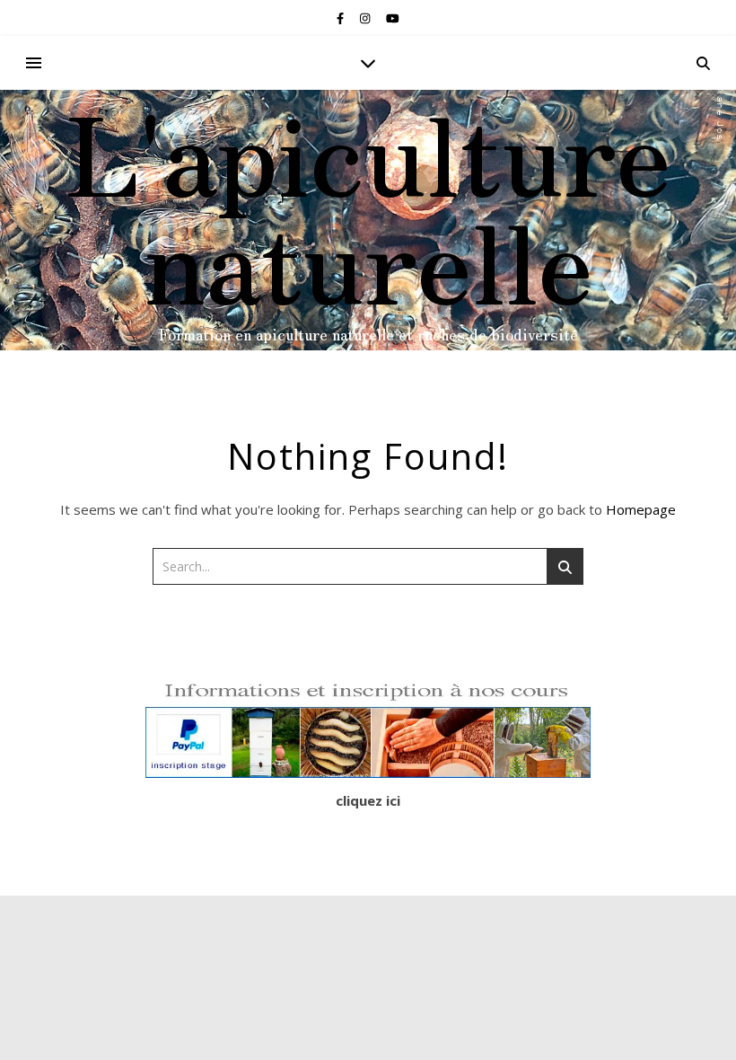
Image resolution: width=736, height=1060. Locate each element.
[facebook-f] (341, 18)
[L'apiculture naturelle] (368, 220)
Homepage (641, 509)
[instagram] (366, 18)
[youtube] (392, 18)
